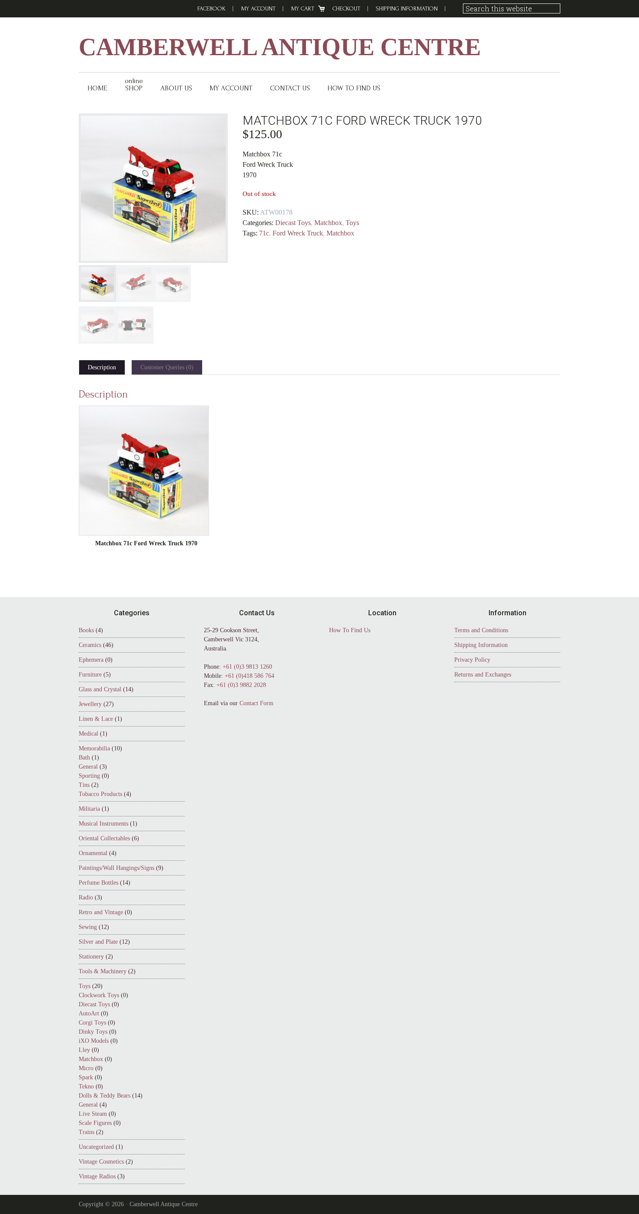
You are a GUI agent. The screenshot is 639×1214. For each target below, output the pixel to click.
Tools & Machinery (102, 971)
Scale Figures (95, 1123)
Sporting (89, 776)
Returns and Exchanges (482, 674)
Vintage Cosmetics (101, 1161)
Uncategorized (96, 1147)
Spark (86, 1077)
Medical (88, 733)
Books (86, 630)
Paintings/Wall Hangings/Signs (116, 868)
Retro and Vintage (101, 912)
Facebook (211, 8)
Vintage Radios (97, 1176)
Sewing (88, 927)
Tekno (86, 1086)
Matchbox (328, 222)
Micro (86, 1068)
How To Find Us (349, 630)
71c (264, 233)
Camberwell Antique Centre (280, 46)
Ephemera (91, 660)
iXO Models (94, 1041)
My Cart (302, 8)
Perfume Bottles (98, 882)
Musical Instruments (103, 823)
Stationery (91, 956)
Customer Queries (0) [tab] (166, 367)
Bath (84, 757)
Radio (86, 897)
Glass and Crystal (100, 689)
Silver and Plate (98, 942)
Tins (84, 785)
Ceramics (90, 645)
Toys (352, 222)
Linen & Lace (96, 719)
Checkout (346, 8)
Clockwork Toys (99, 995)
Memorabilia (94, 748)
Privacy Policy (472, 660)
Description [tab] (102, 367)
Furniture (90, 674)
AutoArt (89, 1013)
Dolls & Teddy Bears (104, 1095)
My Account (258, 8)
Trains (86, 1132)
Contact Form (256, 703)
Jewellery (90, 704)
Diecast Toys (293, 222)
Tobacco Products (100, 794)
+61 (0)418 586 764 (249, 676)
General (88, 766)
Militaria (89, 809)
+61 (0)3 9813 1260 (247, 666)
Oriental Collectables (104, 838)
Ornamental (93, 853)
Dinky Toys (93, 1031)
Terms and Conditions (481, 630)
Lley (84, 1050)
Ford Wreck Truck (298, 233)
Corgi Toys (92, 1022)
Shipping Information (407, 8)
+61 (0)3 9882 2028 (241, 685)
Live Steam (93, 1114)
